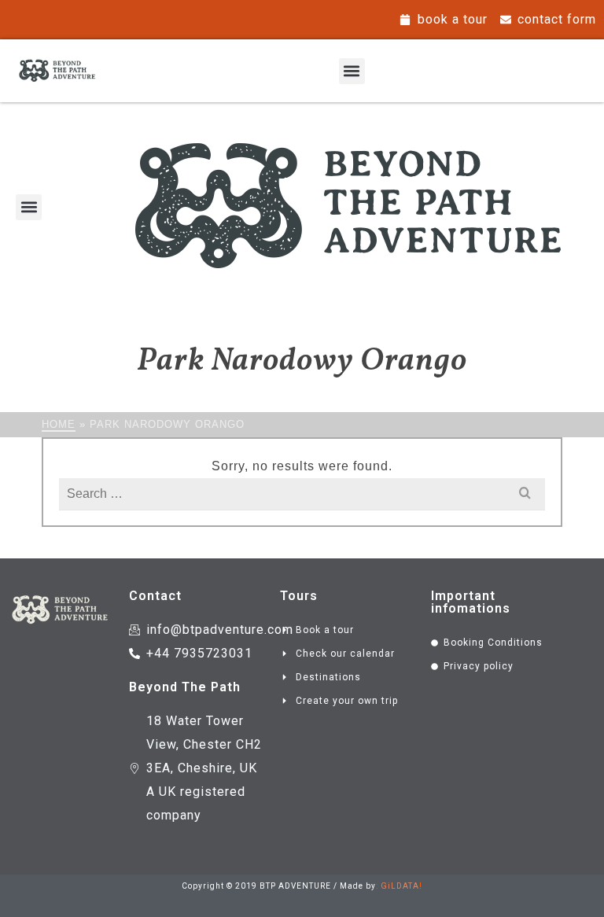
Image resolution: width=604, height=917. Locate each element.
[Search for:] (301, 493)
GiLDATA (400, 886)
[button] (352, 71)
